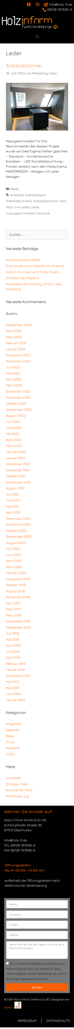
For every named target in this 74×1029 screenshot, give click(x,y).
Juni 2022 (13, 428)
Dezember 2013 (18, 676)
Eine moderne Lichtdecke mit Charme (35, 266)
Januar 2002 (15, 700)
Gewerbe (12, 730)
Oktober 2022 (16, 403)
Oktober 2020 (16, 531)
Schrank (43, 213)
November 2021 (18, 470)
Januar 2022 (15, 458)
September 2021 (18, 482)
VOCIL (10, 754)
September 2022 (19, 410)
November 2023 (18, 361)
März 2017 (13, 609)
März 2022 (14, 446)
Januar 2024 (15, 349)
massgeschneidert (21, 213)
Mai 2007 (12, 688)
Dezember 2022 (18, 391)
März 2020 (14, 567)
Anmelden (14, 778)
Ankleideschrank (19, 201)
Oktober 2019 (16, 585)
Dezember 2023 (18, 355)
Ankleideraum (35, 195)
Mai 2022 (13, 434)
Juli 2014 (12, 652)
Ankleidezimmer (24, 65)
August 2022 (16, 416)
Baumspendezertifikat (23, 260)
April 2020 (14, 561)
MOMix (8, 1007)
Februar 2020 (16, 573)
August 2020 (16, 543)
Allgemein (14, 724)
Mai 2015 (12, 639)
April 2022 (14, 440)
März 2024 (14, 337)
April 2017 (13, 603)
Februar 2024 (16, 343)
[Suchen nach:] (37, 235)
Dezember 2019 (18, 579)
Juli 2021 (12, 494)
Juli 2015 (12, 633)
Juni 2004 (13, 694)
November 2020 (18, 524)
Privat (10, 742)
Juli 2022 (13, 422)
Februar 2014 (15, 664)
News (14, 189)
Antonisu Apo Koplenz (22, 278)
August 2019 (15, 591)
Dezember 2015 (18, 621)
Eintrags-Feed (17, 784)
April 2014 (13, 657)
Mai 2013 (12, 682)
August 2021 (15, 488)
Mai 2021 (12, 506)
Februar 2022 (16, 452)
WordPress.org (17, 796)
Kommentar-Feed (19, 790)
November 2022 (18, 397)
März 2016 (13, 615)
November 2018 (18, 597)
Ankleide (16, 195)
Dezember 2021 (18, 464)
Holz (62, 201)
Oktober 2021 (16, 476)
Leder (35, 207)
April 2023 (14, 379)
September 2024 (18, 325)
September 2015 (18, 627)
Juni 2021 (13, 500)
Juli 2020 (13, 549)
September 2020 (19, 536)
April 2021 (13, 512)
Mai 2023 (13, 373)
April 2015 (13, 645)
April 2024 (13, 331)
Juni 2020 (13, 555)
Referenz (13, 748)
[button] (37, 36)
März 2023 (14, 385)
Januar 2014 (15, 670)
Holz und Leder (17, 207)
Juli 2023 (13, 367)
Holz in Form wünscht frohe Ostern (33, 272)
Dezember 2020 (18, 518)
